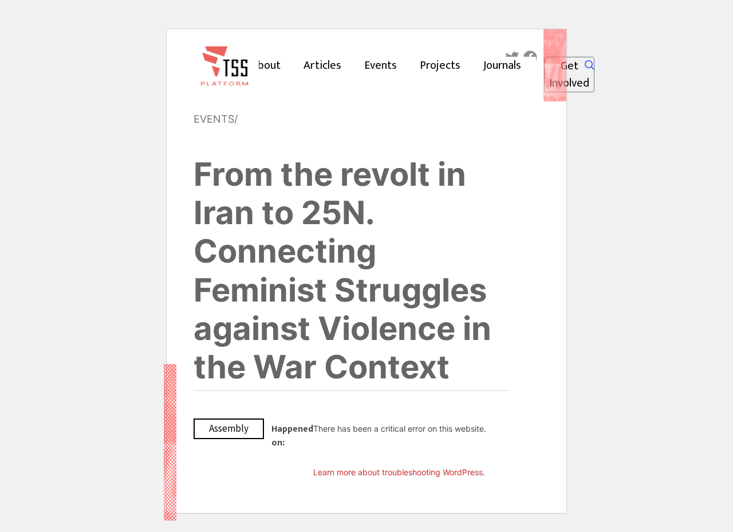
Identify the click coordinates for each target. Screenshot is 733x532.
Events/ (216, 119)
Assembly (229, 428)
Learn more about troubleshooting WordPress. (399, 472)
